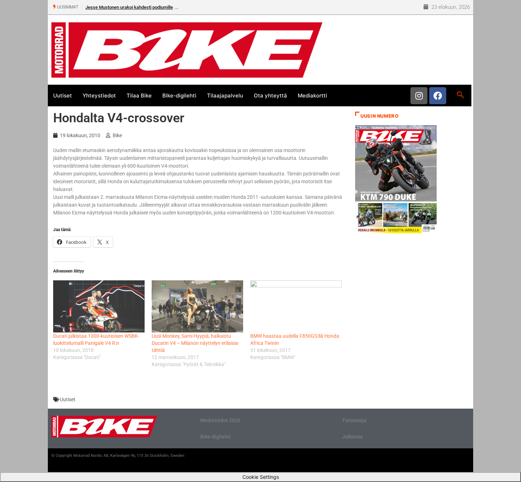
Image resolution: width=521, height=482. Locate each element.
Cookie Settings (260, 477)
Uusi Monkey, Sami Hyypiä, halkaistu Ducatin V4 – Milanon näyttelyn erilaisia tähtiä (195, 343)
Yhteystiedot (99, 95)
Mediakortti (312, 95)
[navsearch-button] (460, 95)
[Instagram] (418, 95)
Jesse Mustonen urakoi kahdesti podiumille (129, 7)
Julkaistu (352, 436)
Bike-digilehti (179, 95)
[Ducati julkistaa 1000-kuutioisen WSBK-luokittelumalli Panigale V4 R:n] (99, 306)
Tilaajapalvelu (225, 95)
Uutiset (62, 95)
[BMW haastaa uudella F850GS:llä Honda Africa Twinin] (296, 306)
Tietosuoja (354, 420)
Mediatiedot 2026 (220, 420)
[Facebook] (437, 95)
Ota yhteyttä (270, 95)
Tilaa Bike (139, 95)
